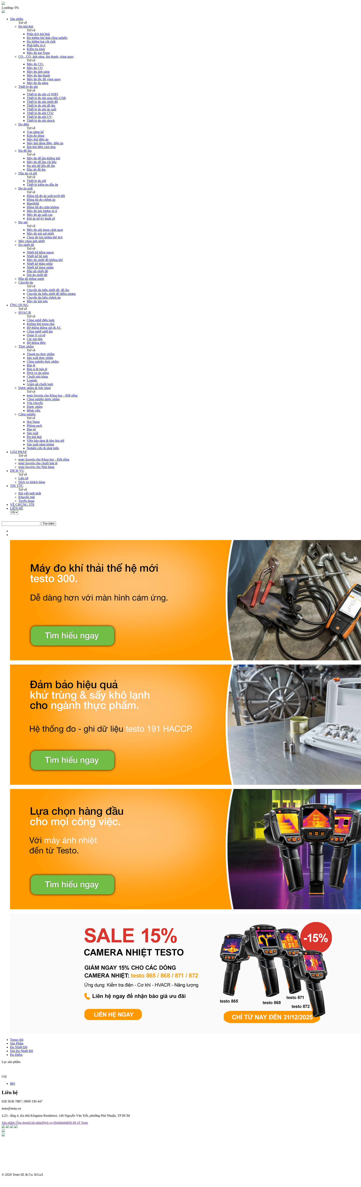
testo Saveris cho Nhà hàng (36, 467)
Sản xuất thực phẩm (40, 358)
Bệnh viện (33, 410)
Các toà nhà (34, 339)
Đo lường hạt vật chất (41, 41)
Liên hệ (23, 478)
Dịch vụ (47, 1122)
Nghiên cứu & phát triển (43, 448)
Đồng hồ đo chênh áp (41, 199)
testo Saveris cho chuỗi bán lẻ (37, 463)
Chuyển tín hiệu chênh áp (44, 297)
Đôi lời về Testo (77, 1122)
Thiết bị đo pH (36, 181)
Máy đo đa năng (37, 83)
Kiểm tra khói (36, 49)
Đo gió (23, 222)
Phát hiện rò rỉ (36, 45)
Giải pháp (35, 1122)
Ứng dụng (22, 1122)
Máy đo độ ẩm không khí (43, 158)
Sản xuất (32, 433)
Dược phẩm (34, 406)
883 (12, 1083)
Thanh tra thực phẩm (40, 354)
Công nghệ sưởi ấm (40, 331)
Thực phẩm (26, 346)
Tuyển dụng (26, 501)
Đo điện (23, 124)
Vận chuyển (35, 403)
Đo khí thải (25, 26)
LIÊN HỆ (16, 508)
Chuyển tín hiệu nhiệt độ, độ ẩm (48, 290)
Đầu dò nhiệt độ (37, 271)
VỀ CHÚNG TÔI (22, 504)
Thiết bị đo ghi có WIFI (42, 94)
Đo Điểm (16, 1054)
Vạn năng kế (35, 132)
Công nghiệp (27, 414)
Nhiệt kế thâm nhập (40, 263)
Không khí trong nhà (40, 324)
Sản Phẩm (16, 1043)
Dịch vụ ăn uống (38, 373)
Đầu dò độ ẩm (36, 169)
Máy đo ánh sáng (38, 71)
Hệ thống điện (36, 342)
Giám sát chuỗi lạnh (40, 384)
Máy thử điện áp (37, 139)
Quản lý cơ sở (36, 335)
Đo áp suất (25, 188)
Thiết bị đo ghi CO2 (40, 113)
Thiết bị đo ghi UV (39, 117)
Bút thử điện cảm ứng (41, 147)
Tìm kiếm (48, 523)
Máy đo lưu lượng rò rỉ (42, 211)
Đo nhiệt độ (26, 245)
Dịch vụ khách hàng (31, 482)
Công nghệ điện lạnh (40, 320)
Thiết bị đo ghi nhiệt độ (42, 102)
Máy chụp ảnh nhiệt (31, 241)
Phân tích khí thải (38, 34)
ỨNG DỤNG (19, 305)
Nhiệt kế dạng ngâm (40, 267)
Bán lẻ (31, 365)
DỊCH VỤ (17, 470)
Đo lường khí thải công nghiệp (47, 38)
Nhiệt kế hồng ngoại (40, 252)
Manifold (33, 203)
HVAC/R (24, 312)
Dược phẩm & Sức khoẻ (34, 388)
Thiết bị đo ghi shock (41, 120)
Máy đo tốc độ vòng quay (44, 79)
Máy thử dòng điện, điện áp (45, 143)
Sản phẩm (16, 19)
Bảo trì (31, 429)
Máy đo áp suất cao (39, 214)
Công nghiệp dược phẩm (43, 399)
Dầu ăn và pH (27, 173)
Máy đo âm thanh (38, 75)
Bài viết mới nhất (29, 493)
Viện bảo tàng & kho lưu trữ (45, 440)
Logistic (32, 380)
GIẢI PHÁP (18, 452)
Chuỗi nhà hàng (37, 376)
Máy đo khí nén (37, 301)
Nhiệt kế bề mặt (37, 256)
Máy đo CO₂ (35, 64)
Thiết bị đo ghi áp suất (41, 109)
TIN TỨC (16, 486)
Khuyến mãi (26, 497)
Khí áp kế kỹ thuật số (41, 218)
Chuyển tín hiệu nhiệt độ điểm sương (51, 294)
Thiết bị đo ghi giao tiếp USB (46, 98)
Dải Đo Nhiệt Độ (21, 1051)
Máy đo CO (35, 68)
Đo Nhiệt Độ (18, 1047)
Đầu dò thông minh (31, 278)
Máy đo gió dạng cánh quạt (45, 230)
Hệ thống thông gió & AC (44, 327)
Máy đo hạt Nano (38, 53)
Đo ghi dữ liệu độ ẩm (41, 166)
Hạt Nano (33, 422)
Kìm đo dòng (35, 135)
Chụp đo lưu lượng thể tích (44, 237)
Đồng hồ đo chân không (43, 207)
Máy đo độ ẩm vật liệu (41, 162)
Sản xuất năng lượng (40, 444)
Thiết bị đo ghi (28, 86)
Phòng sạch (34, 425)
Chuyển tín (25, 282)
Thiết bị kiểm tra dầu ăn (42, 184)
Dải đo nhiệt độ (37, 275)
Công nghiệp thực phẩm (43, 361)
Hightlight (60, 1122)
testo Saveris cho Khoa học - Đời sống (52, 395)
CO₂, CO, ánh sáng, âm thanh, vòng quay (46, 56)
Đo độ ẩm (25, 150)
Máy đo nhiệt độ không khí (45, 260)
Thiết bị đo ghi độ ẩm (41, 105)
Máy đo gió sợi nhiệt (40, 233)
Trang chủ (16, 1039)
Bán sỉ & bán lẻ (37, 369)
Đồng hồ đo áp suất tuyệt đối (46, 196)
